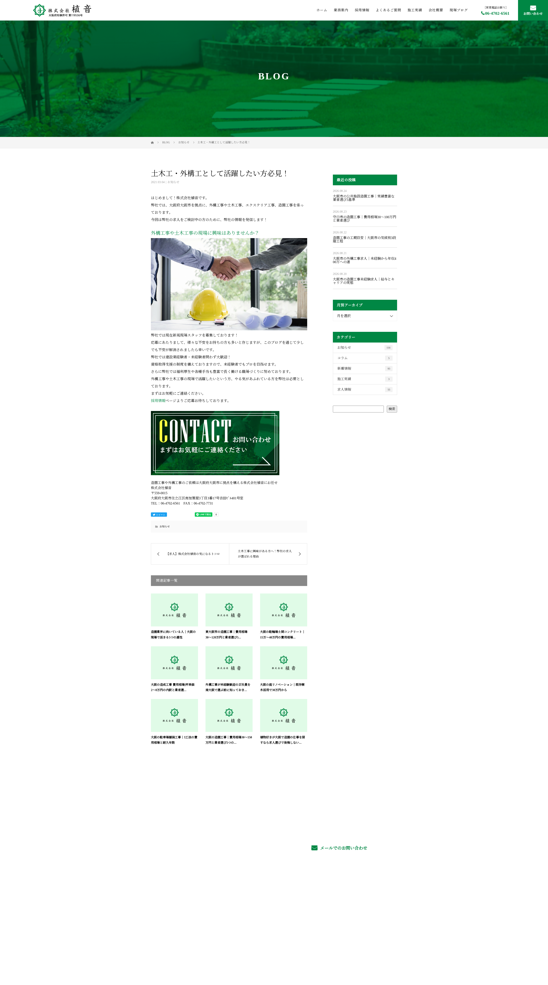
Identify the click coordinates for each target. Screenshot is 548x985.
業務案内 (341, 10)
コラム (363, 358)
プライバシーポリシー (379, 961)
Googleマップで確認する (172, 934)
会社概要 (436, 10)
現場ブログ (459, 10)
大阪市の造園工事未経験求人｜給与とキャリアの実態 (364, 281)
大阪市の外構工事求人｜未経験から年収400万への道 (364, 260)
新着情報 (363, 368)
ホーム (321, 10)
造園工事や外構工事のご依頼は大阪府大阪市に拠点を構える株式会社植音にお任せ (205, 961)
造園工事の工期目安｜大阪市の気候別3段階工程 (364, 239)
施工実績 (415, 10)
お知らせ (173, 182)
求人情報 (363, 389)
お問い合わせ (533, 14)
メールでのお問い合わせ (343, 848)
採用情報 (362, 10)
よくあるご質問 (388, 10)
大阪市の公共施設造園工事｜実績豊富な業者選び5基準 (364, 198)
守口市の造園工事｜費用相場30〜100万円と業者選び (364, 218)
